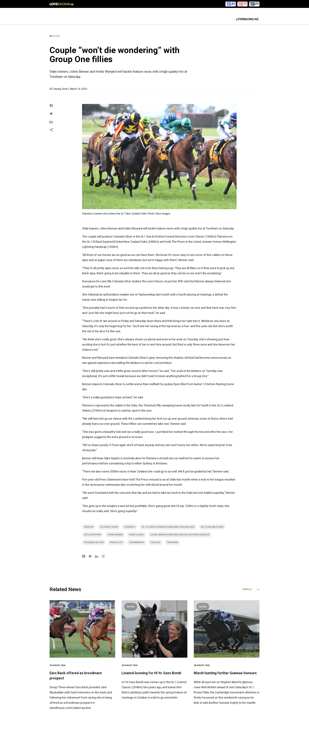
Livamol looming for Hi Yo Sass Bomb (151, 673)
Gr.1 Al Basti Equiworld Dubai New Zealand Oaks (168, 527)
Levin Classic (136, 535)
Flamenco (129, 527)
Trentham (172, 542)
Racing (56, 36)
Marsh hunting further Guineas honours (225, 673)
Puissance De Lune (94, 542)
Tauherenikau (136, 542)
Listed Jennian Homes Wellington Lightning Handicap (180, 535)
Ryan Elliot (116, 542)
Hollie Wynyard (92, 535)
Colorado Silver (109, 527)
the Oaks (155, 542)
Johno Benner (115, 535)
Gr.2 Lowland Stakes (212, 527)
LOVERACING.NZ (247, 19)
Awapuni (88, 527)
